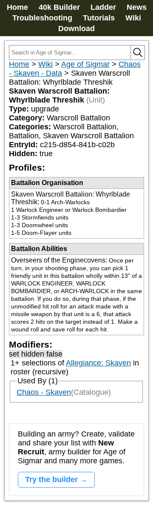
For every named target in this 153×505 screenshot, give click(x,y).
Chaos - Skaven (44, 392)
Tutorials (99, 18)
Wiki (133, 18)
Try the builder (51, 479)
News (137, 7)
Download (76, 28)
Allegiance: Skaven (98, 363)
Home (17, 7)
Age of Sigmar (85, 64)
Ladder (103, 7)
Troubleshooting (42, 18)
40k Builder (59, 7)
